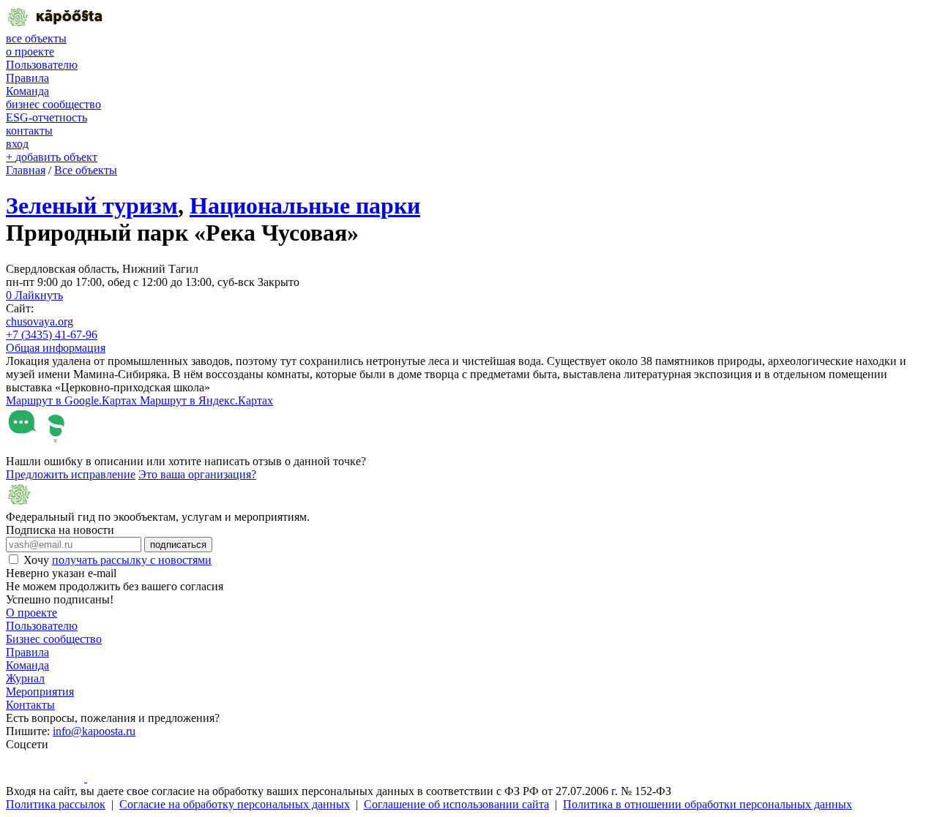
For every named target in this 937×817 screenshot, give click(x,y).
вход (17, 144)
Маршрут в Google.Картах (73, 400)
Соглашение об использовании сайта (456, 804)
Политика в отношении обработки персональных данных (707, 804)
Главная (25, 170)
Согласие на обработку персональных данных (234, 804)
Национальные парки (305, 205)
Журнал (25, 678)
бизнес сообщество (53, 104)
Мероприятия (40, 691)
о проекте (30, 51)
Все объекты (85, 170)
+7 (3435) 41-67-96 (51, 334)
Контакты (30, 705)
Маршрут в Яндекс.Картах (206, 400)
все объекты (36, 38)
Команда (27, 91)
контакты (29, 130)
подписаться (178, 544)
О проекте (31, 612)
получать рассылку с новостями (132, 560)
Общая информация (55, 348)
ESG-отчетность (46, 117)
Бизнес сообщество (54, 639)
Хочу (117, 560)
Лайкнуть (34, 295)
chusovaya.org (39, 321)
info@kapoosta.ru (94, 731)
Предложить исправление (70, 474)
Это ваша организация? (197, 474)
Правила (27, 78)
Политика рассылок (55, 804)
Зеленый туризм (92, 205)
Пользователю (42, 65)
